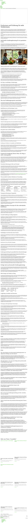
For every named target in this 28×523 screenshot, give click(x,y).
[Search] (27, 518)
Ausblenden (1, 517)
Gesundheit (3, 8)
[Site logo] (1, 0)
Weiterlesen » (2, 462)
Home (1, 8)
